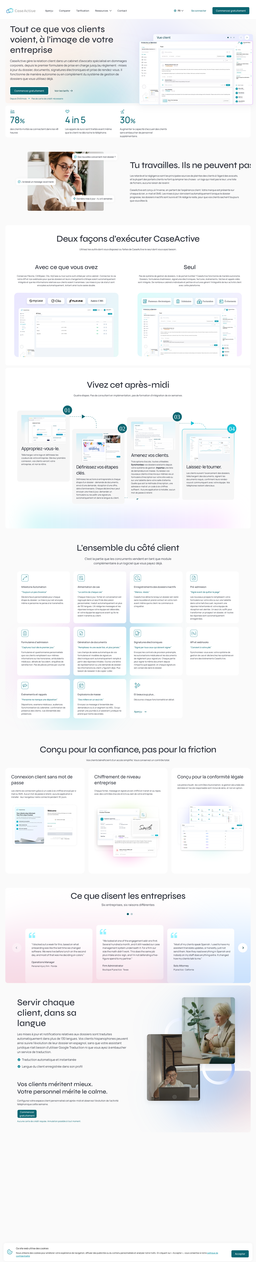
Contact (122, 10)
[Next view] (247, 37)
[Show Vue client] (228, 37)
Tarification (82, 10)
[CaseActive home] (21, 10)
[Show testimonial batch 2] (132, 914)
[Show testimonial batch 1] (128, 914)
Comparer (64, 10)
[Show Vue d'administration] (234, 37)
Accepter (240, 1253)
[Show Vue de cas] (231, 37)
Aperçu (49, 10)
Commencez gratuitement (231, 10)
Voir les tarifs (62, 90)
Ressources (101, 10)
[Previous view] (241, 37)
